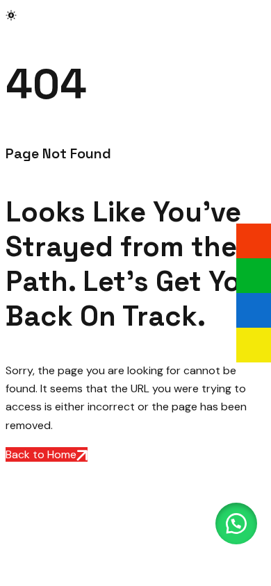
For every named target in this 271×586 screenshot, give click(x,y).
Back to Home (41, 454)
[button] (236, 523)
